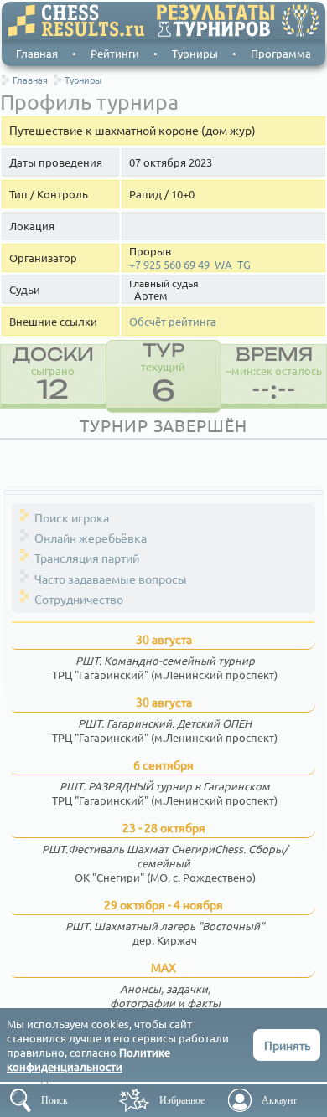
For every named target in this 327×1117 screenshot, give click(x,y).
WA (223, 264)
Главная (37, 53)
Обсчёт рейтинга (172, 321)
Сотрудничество (78, 598)
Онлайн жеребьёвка (90, 537)
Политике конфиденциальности (88, 1059)
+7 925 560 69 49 (169, 264)
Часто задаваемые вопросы (110, 578)
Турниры (195, 53)
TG (244, 264)
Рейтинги (115, 53)
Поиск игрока (71, 517)
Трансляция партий (86, 557)
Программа (281, 53)
